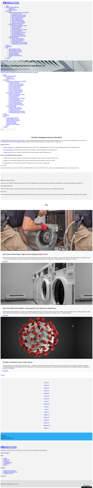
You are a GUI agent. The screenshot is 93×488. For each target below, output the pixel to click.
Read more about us (5, 452)
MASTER (11, 2)
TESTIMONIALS (7, 462)
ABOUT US (6, 459)
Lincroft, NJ (46, 406)
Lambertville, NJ (46, 393)
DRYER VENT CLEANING (10, 472)
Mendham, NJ (46, 414)
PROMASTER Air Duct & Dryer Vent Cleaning (13, 140)
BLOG (5, 465)
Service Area (6, 69)
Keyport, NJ (46, 382)
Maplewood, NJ (46, 422)
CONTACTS (6, 463)
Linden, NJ (46, 409)
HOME (5, 458)
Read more (5, 261)
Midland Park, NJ (46, 425)
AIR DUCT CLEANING (9, 470)
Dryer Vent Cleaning (8, 149)
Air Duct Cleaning (7, 147)
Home (2, 69)
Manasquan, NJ (46, 417)
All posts (3, 375)
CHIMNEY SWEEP (8, 473)
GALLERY (6, 461)
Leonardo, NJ (46, 398)
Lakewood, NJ (46, 390)
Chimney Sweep (7, 152)
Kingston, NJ (46, 385)
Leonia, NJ (46, 401)
